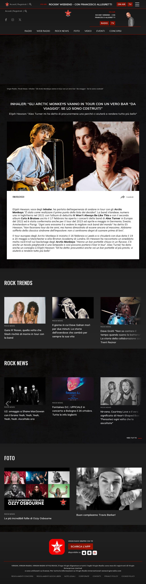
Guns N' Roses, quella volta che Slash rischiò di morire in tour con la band (24, 333)
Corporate (84, 576)
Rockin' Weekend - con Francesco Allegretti (80, 4)
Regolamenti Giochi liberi (49, 576)
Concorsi (115, 30)
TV (130, 4)
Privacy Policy (111, 576)
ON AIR (121, 4)
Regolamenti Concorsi (22, 576)
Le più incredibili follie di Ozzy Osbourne (27, 518)
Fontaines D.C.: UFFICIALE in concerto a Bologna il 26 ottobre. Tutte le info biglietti (72, 410)
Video (88, 30)
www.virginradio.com (111, 571)
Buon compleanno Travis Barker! (95, 515)
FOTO (77, 30)
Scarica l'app (80, 546)
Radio (28, 30)
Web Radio (43, 30)
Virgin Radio (12, 89)
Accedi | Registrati (18, 4)
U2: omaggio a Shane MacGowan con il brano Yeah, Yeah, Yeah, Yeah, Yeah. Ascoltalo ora (24, 415)
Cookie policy (128, 576)
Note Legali (69, 576)
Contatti (97, 576)
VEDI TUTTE (132, 438)
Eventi (100, 30)
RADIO (104, 23)
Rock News (62, 30)
